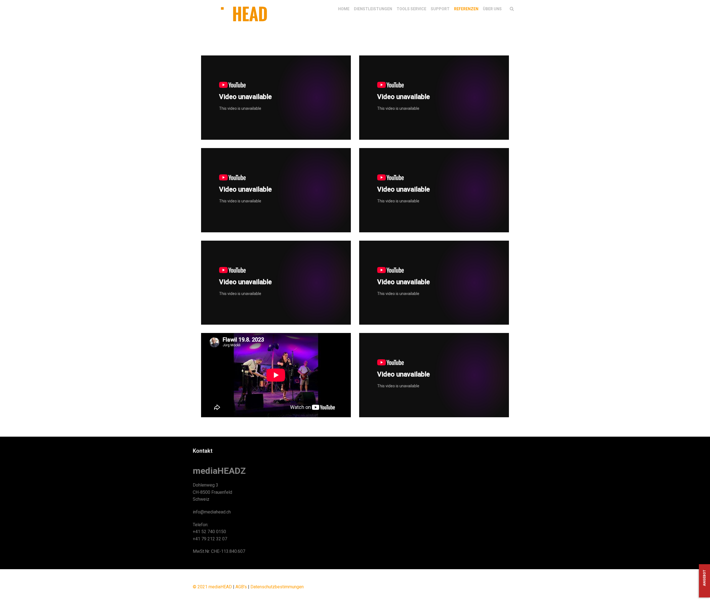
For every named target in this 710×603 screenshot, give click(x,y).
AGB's (241, 586)
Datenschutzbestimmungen (277, 586)
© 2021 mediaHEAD (212, 586)
